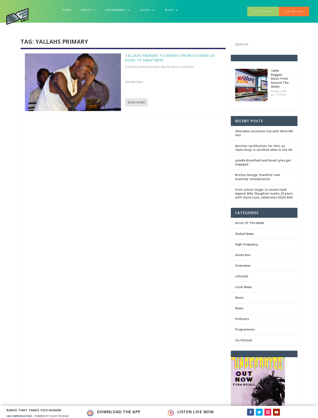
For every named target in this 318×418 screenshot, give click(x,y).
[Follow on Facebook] (250, 412)
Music (239, 297)
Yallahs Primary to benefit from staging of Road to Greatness (170, 58)
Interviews (243, 265)
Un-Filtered (243, 340)
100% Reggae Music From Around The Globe (280, 79)
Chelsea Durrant (148, 67)
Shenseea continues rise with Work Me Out (264, 133)
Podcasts (242, 319)
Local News (187, 67)
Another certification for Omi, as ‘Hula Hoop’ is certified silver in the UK (263, 148)
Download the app (119, 411)
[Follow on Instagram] (267, 412)
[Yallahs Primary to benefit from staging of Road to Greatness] (73, 82)
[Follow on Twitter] (259, 412)
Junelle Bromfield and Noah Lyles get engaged (263, 162)
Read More (136, 102)
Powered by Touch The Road (52, 416)
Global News (244, 234)
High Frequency (246, 244)
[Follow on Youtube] (276, 412)
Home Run (243, 255)
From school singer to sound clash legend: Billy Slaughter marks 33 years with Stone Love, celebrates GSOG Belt (264, 193)
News (239, 308)
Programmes (116, 9)
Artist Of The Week (249, 223)
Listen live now (195, 411)
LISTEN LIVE (294, 11)
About (86, 9)
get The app (263, 11)
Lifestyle (241, 276)
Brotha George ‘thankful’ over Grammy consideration (257, 177)
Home (67, 9)
